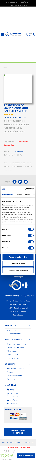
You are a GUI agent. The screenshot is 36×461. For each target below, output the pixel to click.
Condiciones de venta (15, 348)
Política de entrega (14, 358)
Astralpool (19, 151)
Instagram (14, 393)
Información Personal (15, 369)
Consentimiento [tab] (8, 194)
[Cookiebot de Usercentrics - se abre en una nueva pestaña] (25, 189)
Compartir (14, 182)
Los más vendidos (13, 334)
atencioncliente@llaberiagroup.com (19, 296)
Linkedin (26, 182)
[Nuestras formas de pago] (19, 417)
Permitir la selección (18, 263)
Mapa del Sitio (12, 355)
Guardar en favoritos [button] (16, 117)
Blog (12, 390)
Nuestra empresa (13, 340)
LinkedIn (13, 404)
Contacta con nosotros (18, 432)
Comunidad (10, 385)
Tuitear (20, 182)
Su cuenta (10, 364)
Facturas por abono (14, 376)
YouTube (14, 400)
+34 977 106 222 (19, 311)
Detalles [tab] (19, 194)
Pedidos (10, 372)
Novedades (11, 330)
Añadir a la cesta (26, 455)
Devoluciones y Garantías (17, 344)
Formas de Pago (13, 410)
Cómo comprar (13, 351)
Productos (10, 326)
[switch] (31, 235)
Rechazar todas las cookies (18, 270)
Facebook (14, 397)
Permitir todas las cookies (18, 257)
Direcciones (11, 379)
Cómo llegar (18, 277)
